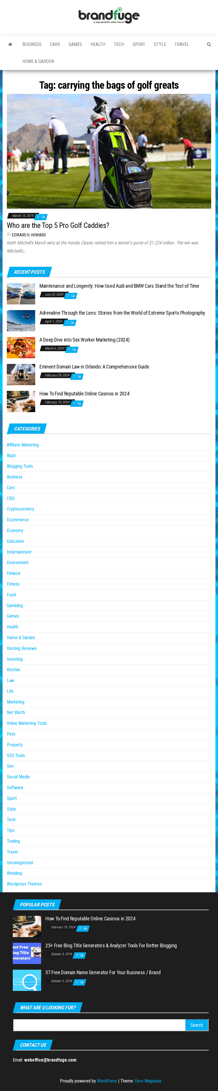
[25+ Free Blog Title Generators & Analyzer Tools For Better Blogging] (27, 953)
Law (10, 680)
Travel (182, 44)
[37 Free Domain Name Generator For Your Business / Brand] (27, 980)
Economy (15, 530)
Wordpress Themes (24, 884)
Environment (18, 562)
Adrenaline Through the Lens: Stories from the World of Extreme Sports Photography (122, 313)
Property (15, 744)
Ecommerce (18, 519)
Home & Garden (38, 61)
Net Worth (16, 712)
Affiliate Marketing (23, 445)
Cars (55, 44)
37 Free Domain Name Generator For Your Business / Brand (102, 972)
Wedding (14, 873)
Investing (15, 659)
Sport (139, 44)
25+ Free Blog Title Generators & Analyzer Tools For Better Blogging (111, 945)
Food (11, 595)
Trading (13, 841)
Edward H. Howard (29, 235)
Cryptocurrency (20, 509)
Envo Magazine (148, 1081)
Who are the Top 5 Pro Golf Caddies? (58, 225)
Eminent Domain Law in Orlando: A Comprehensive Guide (94, 367)
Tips (10, 830)
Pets (11, 734)
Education (15, 541)
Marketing (15, 702)
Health (98, 44)
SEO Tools (16, 755)
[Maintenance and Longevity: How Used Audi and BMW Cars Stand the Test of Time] (21, 293)
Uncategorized (20, 862)
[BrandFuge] (10, 44)
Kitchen (13, 669)
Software (15, 787)
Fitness (13, 584)
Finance (13, 573)
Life (10, 691)
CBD (11, 498)
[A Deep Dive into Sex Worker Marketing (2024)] (21, 347)
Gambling (15, 605)
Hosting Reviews (22, 648)
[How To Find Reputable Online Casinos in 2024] (21, 401)
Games (75, 44)
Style (160, 44)
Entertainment (19, 552)
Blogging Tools (20, 466)
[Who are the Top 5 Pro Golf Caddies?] (109, 151)
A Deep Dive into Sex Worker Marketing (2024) (84, 340)
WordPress (107, 1081)
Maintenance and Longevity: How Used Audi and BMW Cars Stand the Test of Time (119, 286)
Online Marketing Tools (27, 723)
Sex (10, 766)
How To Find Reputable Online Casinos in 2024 (84, 394)
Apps (11, 455)
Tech (119, 44)
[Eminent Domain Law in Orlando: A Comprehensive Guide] (21, 374)
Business (31, 44)
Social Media (18, 776)
